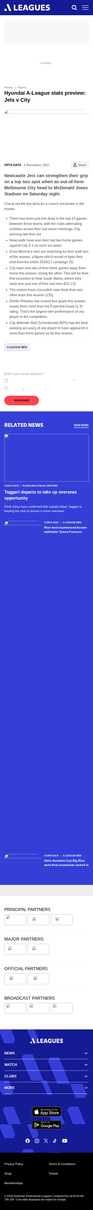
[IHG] (38, 979)
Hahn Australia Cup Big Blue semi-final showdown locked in (66, 863)
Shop (7, 1173)
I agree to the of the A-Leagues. (42, 380)
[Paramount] (38, 1008)
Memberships (13, 1183)
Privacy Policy (38, 380)
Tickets (53, 1173)
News (22, 87)
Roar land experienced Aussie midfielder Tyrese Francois (65, 530)
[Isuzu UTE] (15, 919)
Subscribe (21, 400)
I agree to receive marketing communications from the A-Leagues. (48, 388)
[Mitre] (15, 979)
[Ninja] (38, 919)
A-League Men (17, 347)
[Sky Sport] (61, 1008)
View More (81, 425)
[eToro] (38, 949)
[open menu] (85, 7)
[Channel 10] (15, 1008)
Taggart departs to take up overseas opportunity (40, 495)
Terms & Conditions (62, 1164)
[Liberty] (15, 949)
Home (8, 87)
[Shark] (61, 919)
